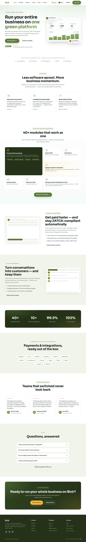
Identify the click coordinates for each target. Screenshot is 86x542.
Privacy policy (69, 528)
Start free (76, 2)
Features (27, 2)
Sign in (68, 2)
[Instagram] (12, 532)
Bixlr (7, 2)
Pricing (33, 2)
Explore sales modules (13, 295)
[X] (6, 532)
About (39, 2)
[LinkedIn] (9, 532)
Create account (69, 525)
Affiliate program (52, 528)
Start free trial (36, 502)
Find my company (53, 530)
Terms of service (70, 530)
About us (51, 523)
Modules (21, 2)
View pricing (50, 502)
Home (15, 2)
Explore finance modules (53, 245)
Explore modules (27, 40)
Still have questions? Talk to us (43, 467)
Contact (45, 2)
